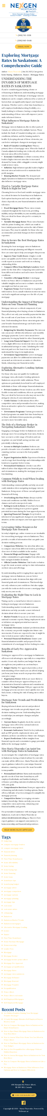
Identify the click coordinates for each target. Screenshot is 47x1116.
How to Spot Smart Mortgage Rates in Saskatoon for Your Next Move (24, 1032)
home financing (10, 873)
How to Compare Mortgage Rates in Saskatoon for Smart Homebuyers (23, 1026)
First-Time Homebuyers (13, 859)
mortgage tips (9, 902)
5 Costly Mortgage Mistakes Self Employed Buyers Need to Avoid (23, 1020)
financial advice (9, 852)
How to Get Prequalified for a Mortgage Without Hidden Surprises (23, 1050)
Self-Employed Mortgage (13, 1003)
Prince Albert (9, 992)
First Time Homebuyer (12, 938)
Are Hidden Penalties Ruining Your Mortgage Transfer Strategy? (21, 1014)
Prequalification (10, 988)
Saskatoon (17, 75)
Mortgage (8, 952)
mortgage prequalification (14, 967)
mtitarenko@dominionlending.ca (15, 818)
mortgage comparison (12, 891)
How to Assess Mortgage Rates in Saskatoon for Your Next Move (24, 1056)
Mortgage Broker (11, 956)
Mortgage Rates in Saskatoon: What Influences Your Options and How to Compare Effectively (24, 1068)
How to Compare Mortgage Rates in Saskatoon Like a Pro (24, 1062)
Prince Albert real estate (13, 996)
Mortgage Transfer (11, 985)
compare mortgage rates (13, 848)
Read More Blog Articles (18, 830)
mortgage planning (11, 899)
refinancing (8, 913)
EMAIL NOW (23, 47)
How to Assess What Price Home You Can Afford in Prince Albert (23, 1038)
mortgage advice (10, 888)
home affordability (11, 863)
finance (26, 75)
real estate (8, 906)
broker (6, 931)
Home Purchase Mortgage (14, 942)
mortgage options (11, 895)
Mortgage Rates (37, 75)
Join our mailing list (25, 1095)
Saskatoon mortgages (12, 924)
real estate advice (10, 909)
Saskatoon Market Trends (14, 920)
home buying (7, 75)
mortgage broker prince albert (16, 960)
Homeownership (10, 945)
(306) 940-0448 (24, 40)
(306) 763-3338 (24, 35)
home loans (8, 877)
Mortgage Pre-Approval (13, 963)
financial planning (10, 855)
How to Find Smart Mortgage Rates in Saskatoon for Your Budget (24, 1044)
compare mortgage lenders (14, 845)
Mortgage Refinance (11, 978)
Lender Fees (8, 949)
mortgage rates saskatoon (14, 974)
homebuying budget (11, 884)
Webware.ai (23, 1111)
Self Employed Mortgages (14, 999)
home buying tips (10, 870)
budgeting (8, 841)
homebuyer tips (10, 880)
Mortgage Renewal (11, 981)
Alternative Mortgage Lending (15, 927)
